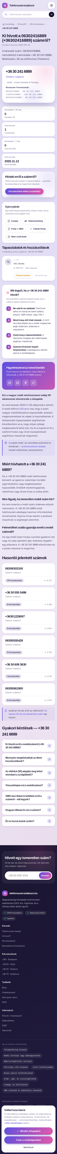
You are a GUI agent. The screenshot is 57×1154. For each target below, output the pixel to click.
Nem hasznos (31, 268)
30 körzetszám (37, 24)
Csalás (14, 221)
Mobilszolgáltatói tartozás (18, 1061)
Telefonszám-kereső (11, 931)
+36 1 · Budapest (9, 959)
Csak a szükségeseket (28, 1140)
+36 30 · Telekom (10, 969)
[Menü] (51, 5)
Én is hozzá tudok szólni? (19, 821)
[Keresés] (51, 14)
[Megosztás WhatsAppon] (17, 382)
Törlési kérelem (23, 275)
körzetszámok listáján (34, 446)
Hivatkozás (41, 275)
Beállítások (29, 1147)
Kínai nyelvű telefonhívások (18, 1073)
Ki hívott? (22, 24)
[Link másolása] (33, 382)
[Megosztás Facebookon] (25, 382)
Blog (4, 987)
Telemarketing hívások (15, 1050)
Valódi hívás (39, 229)
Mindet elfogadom (30, 1131)
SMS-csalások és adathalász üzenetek (22, 1090)
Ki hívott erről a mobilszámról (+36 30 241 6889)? (24, 745)
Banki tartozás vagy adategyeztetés (22, 1055)
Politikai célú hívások (16, 1067)
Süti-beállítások (14, 1123)
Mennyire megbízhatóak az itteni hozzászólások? (23, 759)
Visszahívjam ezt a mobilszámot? (24, 785)
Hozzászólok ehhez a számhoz (24, 191)
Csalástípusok (8, 992)
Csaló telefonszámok (43, 1067)
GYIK (4, 1002)
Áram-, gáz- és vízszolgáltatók (20, 1079)
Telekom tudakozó (15, 77)
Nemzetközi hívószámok (13, 946)
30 (21, 408)
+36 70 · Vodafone (10, 974)
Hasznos (19, 268)
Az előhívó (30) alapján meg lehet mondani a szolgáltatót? (23, 773)
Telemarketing (35, 221)
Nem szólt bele (18, 236)
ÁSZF (4, 1025)
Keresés (45, 875)
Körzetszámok (9, 941)
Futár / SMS (17, 229)
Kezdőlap (9, 24)
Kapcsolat (6, 1030)
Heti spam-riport (9, 997)
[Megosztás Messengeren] (9, 382)
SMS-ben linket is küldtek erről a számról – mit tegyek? (23, 797)
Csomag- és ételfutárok (16, 1085)
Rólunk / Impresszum (12, 1016)
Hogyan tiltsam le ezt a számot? (23, 810)
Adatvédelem (8, 1020)
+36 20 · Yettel (8, 964)
